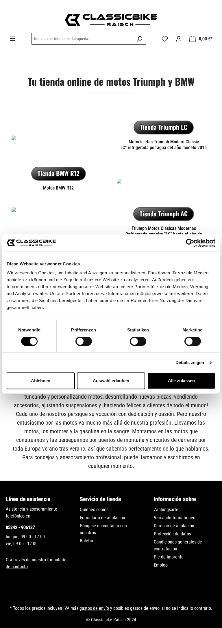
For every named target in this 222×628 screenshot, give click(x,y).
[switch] (83, 341)
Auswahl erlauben (111, 380)
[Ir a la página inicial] (111, 20)
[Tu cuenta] (179, 39)
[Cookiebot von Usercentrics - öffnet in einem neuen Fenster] (190, 243)
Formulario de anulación (102, 517)
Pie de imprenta (169, 557)
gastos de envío (94, 608)
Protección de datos (172, 534)
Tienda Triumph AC (164, 213)
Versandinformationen (174, 517)
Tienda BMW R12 (58, 173)
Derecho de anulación (174, 525)
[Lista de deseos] (165, 39)
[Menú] (13, 38)
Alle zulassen (181, 380)
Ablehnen (40, 380)
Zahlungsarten (167, 509)
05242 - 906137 (20, 527)
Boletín (86, 540)
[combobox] (82, 39)
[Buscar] (139, 39)
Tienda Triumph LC (163, 127)
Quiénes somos (94, 509)
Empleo (161, 565)
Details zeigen (189, 362)
